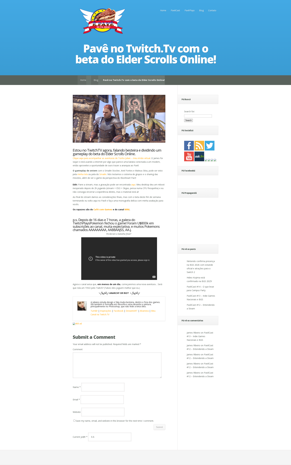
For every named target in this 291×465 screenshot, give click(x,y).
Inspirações (105, 310)
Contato (212, 10)
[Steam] (212, 160)
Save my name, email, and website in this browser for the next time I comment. (115, 420)
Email (76, 399)
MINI (127, 209)
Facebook (118, 310)
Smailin (102, 174)
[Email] (206, 160)
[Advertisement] (193, 221)
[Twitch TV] (209, 160)
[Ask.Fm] (199, 160)
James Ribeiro (193, 332)
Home (163, 10)
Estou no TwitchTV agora (92, 150)
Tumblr (94, 310)
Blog (201, 10)
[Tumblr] (215, 160)
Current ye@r (80, 436)
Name (77, 387)
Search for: (189, 111)
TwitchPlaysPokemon (88, 223)
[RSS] (199, 149)
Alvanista (144, 310)
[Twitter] (209, 149)
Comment (78, 349)
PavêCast (175, 10)
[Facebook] (189, 149)
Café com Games (103, 209)
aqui (133, 184)
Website (77, 412)
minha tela (82, 174)
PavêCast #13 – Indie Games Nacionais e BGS (200, 336)
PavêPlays (190, 10)
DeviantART (131, 310)
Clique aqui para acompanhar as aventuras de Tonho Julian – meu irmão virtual (111, 158)
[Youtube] (189, 160)
